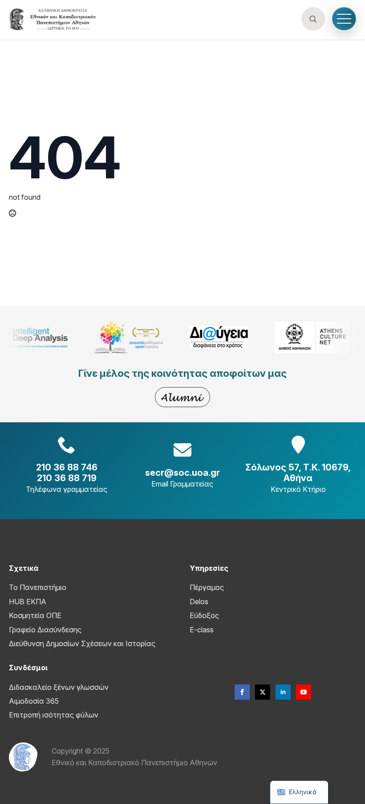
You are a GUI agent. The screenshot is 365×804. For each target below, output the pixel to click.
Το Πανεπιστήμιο (37, 587)
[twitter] (262, 692)
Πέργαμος (207, 587)
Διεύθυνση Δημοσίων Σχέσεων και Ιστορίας (82, 643)
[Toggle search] (313, 19)
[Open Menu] (344, 18)
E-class (202, 629)
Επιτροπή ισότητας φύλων (53, 714)
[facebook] (242, 692)
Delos (199, 601)
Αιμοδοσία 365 (34, 701)
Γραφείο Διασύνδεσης (45, 629)
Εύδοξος (204, 615)
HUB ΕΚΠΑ (27, 601)
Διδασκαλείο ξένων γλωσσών (59, 687)
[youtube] (303, 692)
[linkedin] (283, 692)
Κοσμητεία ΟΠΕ (35, 615)
